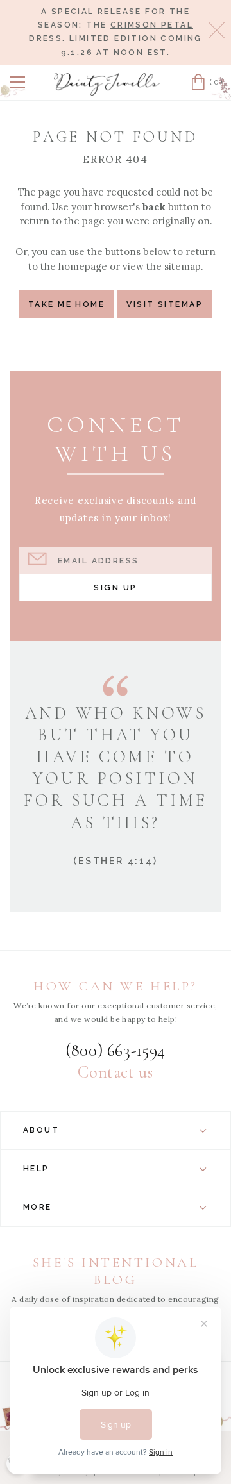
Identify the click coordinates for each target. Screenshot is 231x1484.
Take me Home (66, 304)
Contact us (115, 1072)
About (41, 1130)
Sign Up (115, 587)
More (37, 1207)
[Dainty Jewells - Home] (107, 84)
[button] (17, 82)
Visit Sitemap (164, 304)
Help (36, 1168)
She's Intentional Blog (116, 1271)
